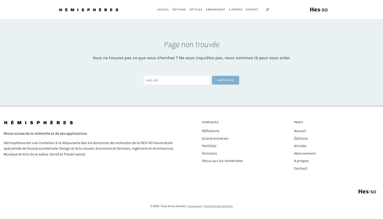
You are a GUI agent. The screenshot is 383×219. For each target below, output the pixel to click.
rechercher (225, 80)
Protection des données (218, 206)
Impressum (195, 206)
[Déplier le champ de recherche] (267, 9)
